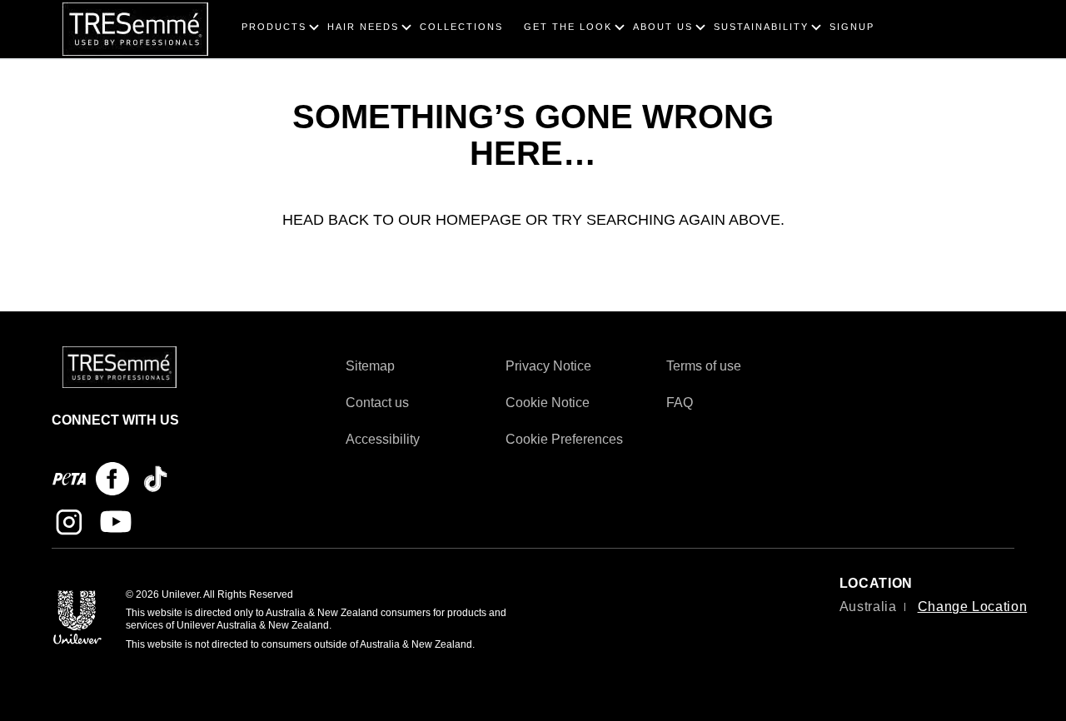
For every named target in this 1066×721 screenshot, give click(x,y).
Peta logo (69, 478)
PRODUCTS (274, 27)
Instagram (69, 522)
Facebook (112, 478)
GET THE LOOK (568, 27)
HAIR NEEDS (363, 27)
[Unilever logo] (77, 616)
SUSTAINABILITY (761, 27)
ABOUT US (663, 27)
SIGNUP (851, 27)
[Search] (992, 10)
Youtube (116, 522)
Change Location (973, 606)
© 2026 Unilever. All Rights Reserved (209, 594)
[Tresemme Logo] (119, 366)
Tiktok (155, 478)
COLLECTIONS (461, 27)
